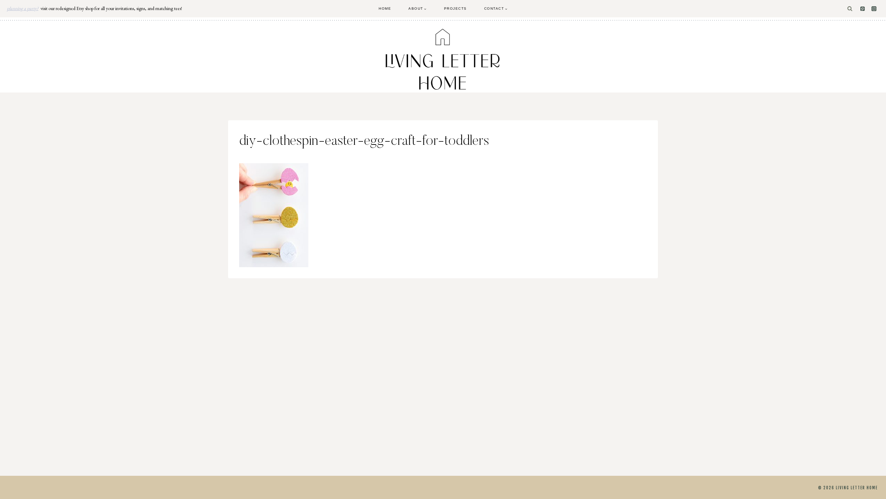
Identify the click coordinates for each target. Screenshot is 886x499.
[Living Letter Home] (443, 59)
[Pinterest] (863, 9)
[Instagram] (874, 9)
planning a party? (22, 8)
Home (385, 8)
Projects (455, 8)
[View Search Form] (850, 9)
